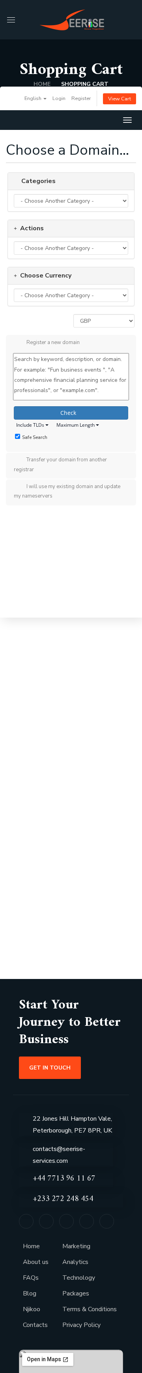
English (33, 98)
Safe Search (34, 437)
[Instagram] (86, 1221)
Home (42, 84)
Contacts (35, 1325)
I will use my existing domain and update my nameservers (67, 491)
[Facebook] (46, 1221)
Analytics (75, 1262)
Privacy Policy (81, 1325)
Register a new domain (53, 342)
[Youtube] (106, 1221)
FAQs (31, 1277)
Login (58, 98)
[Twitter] (26, 1221)
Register (81, 98)
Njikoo (31, 1309)
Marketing (76, 1246)
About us (36, 1262)
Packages (75, 1293)
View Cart (119, 98)
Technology (78, 1277)
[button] (132, 19)
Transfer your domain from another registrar (60, 464)
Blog (29, 1293)
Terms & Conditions (89, 1309)
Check (69, 412)
